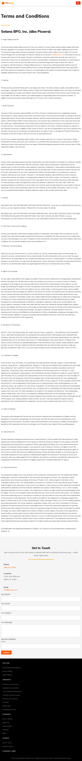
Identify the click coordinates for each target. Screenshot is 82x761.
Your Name (5, 594)
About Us (5, 722)
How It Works (7, 719)
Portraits (5, 702)
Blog (4, 733)
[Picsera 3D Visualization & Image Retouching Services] (8, 3)
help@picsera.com (58, 55)
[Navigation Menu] (78, 3)
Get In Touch (7, 743)
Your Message (7, 622)
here (44, 241)
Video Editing (7, 675)
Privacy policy (66, 758)
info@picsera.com (11, 590)
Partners (5, 730)
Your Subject (6, 613)
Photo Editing (7, 671)
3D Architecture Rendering (12, 691)
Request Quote (7, 746)
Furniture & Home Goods (11, 695)
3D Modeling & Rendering (11, 668)
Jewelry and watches (10, 699)
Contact (5, 738)
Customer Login (9, 751)
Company (6, 714)
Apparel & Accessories (10, 688)
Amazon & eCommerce (10, 684)
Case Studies (7, 726)
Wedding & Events (9, 709)
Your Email (5, 603)
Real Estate (6, 706)
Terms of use (53, 758)
